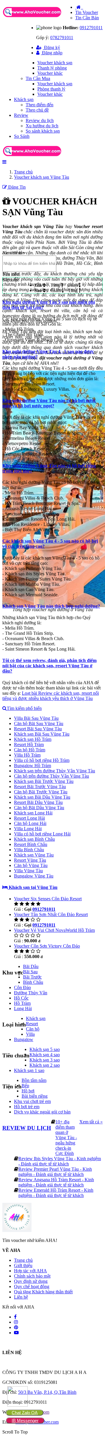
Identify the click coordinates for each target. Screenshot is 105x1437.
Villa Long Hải (28, 828)
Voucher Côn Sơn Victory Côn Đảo (47, 945)
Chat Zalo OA (25, 1412)
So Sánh (21, 136)
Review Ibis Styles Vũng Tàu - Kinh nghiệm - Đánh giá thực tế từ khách (59, 1161)
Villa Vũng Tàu (28, 870)
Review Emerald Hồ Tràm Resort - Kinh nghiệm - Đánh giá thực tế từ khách (55, 1193)
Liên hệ (21, 1296)
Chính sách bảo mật (32, 1275)
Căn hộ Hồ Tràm (29, 749)
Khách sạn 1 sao (29, 1070)
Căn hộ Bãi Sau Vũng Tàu (38, 723)
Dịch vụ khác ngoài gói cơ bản (42, 1111)
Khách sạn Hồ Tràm (32, 739)
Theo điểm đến (39, 104)
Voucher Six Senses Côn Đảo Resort (48, 898)
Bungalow (23, 1039)
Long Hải (23, 1008)
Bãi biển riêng (35, 1096)
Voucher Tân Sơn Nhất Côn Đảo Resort (51, 914)
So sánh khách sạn (43, 130)
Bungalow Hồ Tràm (32, 765)
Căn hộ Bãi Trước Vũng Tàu (40, 791)
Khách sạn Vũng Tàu (34, 854)
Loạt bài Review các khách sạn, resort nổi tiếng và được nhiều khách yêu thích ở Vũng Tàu (50, 696)
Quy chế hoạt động (31, 1286)
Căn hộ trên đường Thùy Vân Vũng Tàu (51, 776)
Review (21, 115)
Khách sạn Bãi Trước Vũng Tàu (44, 781)
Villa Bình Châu (29, 849)
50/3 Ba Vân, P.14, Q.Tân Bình (47, 1392)
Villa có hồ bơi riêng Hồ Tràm (41, 760)
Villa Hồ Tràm (27, 755)
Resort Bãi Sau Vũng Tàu (38, 728)
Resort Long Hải (29, 818)
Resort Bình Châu (30, 844)
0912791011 (91, 27)
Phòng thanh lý (51, 88)
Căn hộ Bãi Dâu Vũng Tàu (39, 807)
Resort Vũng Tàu (30, 860)
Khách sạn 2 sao (44, 1065)
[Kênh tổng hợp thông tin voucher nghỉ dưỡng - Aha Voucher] (38, 17)
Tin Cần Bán (87, 17)
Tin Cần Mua (38, 78)
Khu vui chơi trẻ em (32, 1101)
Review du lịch (40, 120)
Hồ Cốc (21, 997)
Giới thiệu (23, 1265)
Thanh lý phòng (52, 67)
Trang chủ (23, 1260)
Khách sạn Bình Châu (34, 839)
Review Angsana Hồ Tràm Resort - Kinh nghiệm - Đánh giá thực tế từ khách (56, 1182)
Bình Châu (33, 982)
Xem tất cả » (91, 1121)
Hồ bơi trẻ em (26, 1106)
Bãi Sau (30, 971)
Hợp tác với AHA (30, 1270)
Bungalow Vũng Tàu (33, 875)
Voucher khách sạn (54, 62)
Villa (30, 1034)
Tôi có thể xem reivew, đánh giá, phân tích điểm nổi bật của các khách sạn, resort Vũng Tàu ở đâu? (49, 665)
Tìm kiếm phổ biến (24, 708)
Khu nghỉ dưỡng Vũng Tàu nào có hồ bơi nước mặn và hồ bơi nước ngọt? (49, 403)
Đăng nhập (51, 52)
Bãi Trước (32, 976)
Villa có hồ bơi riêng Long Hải (42, 833)
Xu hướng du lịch (42, 125)
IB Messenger (25, 1420)
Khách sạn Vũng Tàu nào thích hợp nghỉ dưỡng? (51, 606)
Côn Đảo (22, 987)
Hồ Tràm (22, 1003)
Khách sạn (24, 99)
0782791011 (61, 37)
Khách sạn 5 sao (44, 1049)
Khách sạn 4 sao (44, 1054)
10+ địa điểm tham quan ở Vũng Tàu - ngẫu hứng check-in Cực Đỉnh (66, 1137)
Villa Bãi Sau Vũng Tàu (36, 718)
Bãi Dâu (30, 966)
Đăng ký (51, 47)
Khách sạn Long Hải (33, 812)
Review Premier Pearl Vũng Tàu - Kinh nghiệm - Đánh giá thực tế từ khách (55, 1172)
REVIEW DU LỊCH (26, 1128)
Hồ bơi (28, 1090)
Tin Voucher (86, 12)
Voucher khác (50, 73)
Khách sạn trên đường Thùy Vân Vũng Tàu (54, 770)
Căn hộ (32, 1028)
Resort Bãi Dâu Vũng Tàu (38, 802)
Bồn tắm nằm (34, 1080)
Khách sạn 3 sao (44, 1059)
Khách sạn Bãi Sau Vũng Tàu (41, 733)
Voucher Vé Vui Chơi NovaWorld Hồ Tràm (54, 930)
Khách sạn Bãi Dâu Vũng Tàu (42, 797)
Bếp (25, 1085)
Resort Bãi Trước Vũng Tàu (40, 786)
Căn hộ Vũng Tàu (31, 865)
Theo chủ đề (37, 109)
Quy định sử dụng (31, 1281)
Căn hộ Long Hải (30, 823)
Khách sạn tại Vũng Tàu (32, 887)
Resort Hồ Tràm (29, 744)
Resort (32, 1023)
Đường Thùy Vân (30, 992)
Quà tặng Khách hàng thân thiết (43, 1291)
